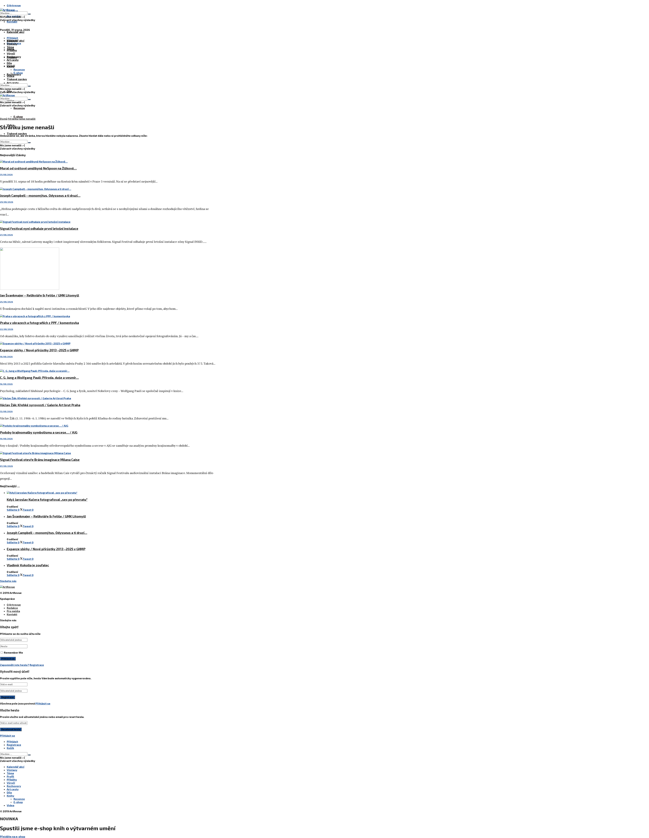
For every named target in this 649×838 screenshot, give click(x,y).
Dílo (9, 63)
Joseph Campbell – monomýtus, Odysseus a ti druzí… (40, 195)
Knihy (10, 66)
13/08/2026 (6, 411)
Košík (10, 748)
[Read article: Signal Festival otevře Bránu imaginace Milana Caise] (108, 453)
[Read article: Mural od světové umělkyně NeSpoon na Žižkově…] (108, 161)
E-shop (18, 116)
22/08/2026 (6, 329)
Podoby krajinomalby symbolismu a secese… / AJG (38, 432)
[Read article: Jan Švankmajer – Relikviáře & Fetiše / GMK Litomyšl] (108, 269)
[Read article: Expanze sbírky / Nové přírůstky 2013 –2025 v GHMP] (108, 343)
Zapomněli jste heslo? (14, 664)
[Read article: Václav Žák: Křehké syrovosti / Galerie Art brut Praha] (108, 398)
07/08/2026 (6, 466)
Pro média (13, 611)
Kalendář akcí (15, 31)
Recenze (19, 108)
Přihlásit (12, 741)
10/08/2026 (6, 438)
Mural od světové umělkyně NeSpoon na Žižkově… (38, 168)
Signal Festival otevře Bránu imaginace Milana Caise (40, 460)
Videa (10, 75)
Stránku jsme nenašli (21, 118)
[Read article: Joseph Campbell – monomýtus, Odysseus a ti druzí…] (108, 189)
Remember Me (13, 652)
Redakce (12, 607)
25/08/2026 (6, 301)
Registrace (37, 664)
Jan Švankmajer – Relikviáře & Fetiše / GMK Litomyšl (39, 295)
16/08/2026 (6, 384)
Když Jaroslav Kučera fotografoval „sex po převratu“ (47, 499)
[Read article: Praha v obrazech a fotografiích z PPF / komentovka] (108, 316)
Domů (3, 118)
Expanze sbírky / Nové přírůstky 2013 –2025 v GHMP (39, 350)
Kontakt (12, 21)
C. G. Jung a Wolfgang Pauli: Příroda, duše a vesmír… (39, 377)
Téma (10, 47)
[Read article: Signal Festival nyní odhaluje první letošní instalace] (108, 221)
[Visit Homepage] (7, 9)
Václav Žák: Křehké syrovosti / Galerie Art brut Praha (40, 405)
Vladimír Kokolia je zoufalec (28, 565)
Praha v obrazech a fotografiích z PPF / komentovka (39, 323)
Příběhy (12, 50)
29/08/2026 (6, 202)
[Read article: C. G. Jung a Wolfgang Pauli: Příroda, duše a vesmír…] (108, 370)
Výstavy (12, 43)
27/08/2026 (6, 234)
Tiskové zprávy (17, 133)
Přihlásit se (42, 703)
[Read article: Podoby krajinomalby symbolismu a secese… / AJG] (108, 425)
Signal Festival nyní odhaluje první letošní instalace (39, 228)
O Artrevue (14, 5)
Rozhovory (14, 56)
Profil (10, 776)
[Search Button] (29, 14)
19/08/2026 (6, 356)
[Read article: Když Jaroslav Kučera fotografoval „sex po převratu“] (111, 492)
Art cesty (13, 82)
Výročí (11, 53)
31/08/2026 (6, 174)
